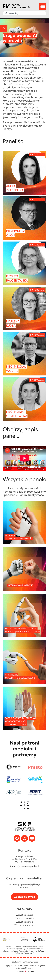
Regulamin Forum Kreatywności (24, 962)
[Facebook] (17, 838)
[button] (3, 28)
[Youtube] (32, 838)
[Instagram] (24, 838)
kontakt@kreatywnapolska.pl (24, 866)
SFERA (32, 971)
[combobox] (24, 13)
